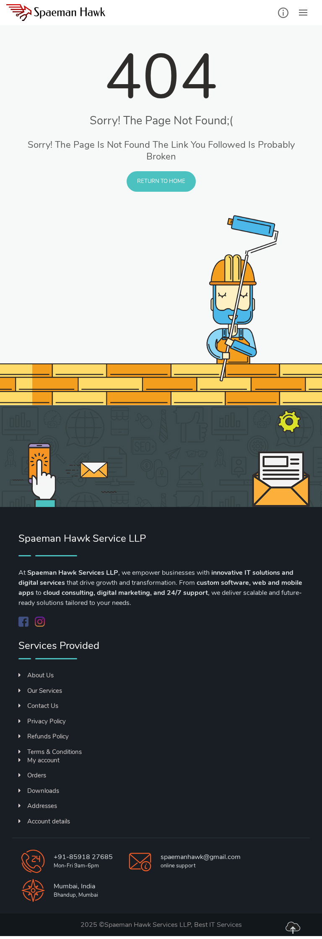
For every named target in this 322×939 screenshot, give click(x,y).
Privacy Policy (46, 721)
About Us (40, 675)
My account (43, 760)
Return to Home (161, 181)
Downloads (43, 791)
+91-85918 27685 (83, 857)
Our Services (44, 691)
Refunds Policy (48, 736)
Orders (36, 775)
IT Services (225, 924)
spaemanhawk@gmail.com (201, 857)
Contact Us (42, 706)
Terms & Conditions (54, 752)
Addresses (42, 806)
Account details (48, 821)
